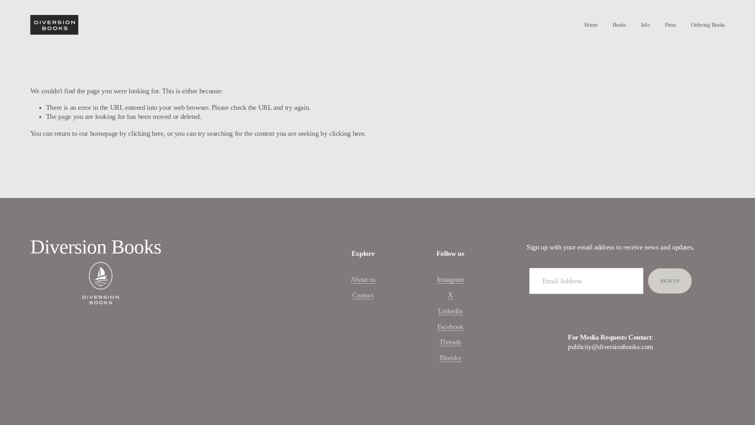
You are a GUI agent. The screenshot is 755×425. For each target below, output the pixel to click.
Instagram (450, 279)
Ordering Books (708, 25)
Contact (362, 295)
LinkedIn (450, 311)
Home (590, 25)
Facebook (450, 327)
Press (670, 25)
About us (362, 279)
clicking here (145, 133)
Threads (450, 342)
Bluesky (450, 358)
